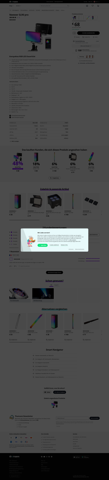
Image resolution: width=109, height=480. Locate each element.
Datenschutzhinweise (79, 249)
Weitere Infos (64, 245)
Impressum (71, 249)
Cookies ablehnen (54, 245)
